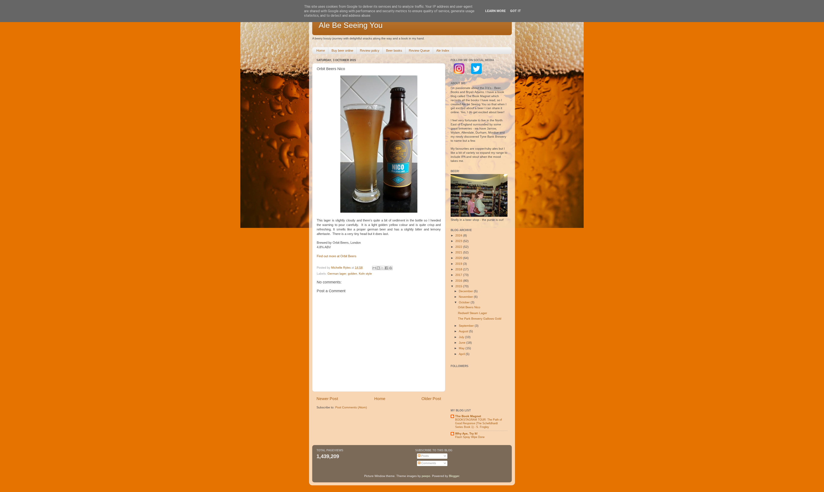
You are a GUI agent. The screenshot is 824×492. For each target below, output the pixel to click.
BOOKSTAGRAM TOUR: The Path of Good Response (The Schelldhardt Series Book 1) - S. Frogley (478, 423)
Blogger (454, 476)
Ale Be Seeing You (351, 25)
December (466, 291)
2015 (459, 286)
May (462, 348)
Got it (515, 11)
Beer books (394, 50)
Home (320, 50)
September (467, 325)
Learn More (495, 11)
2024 (459, 235)
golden (352, 273)
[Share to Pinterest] (390, 268)
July (462, 337)
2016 (459, 280)
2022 (459, 246)
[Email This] (374, 268)
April (462, 354)
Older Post (431, 398)
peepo (426, 476)
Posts (424, 455)
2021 (459, 252)
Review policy (369, 50)
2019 (459, 263)
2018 (459, 269)
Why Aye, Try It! (466, 433)
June (462, 342)
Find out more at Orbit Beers (336, 256)
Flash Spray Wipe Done (470, 437)
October (465, 302)
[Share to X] (382, 268)
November (466, 296)
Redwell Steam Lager (472, 313)
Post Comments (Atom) (351, 407)
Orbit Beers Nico (469, 307)
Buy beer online (342, 50)
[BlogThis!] (378, 268)
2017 (459, 275)
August (464, 331)
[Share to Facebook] (386, 268)
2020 (459, 258)
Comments (428, 463)
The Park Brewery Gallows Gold (479, 318)
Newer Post (327, 398)
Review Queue (419, 50)
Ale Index (442, 50)
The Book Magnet (468, 416)
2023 (459, 241)
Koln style (365, 273)
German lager (336, 273)
